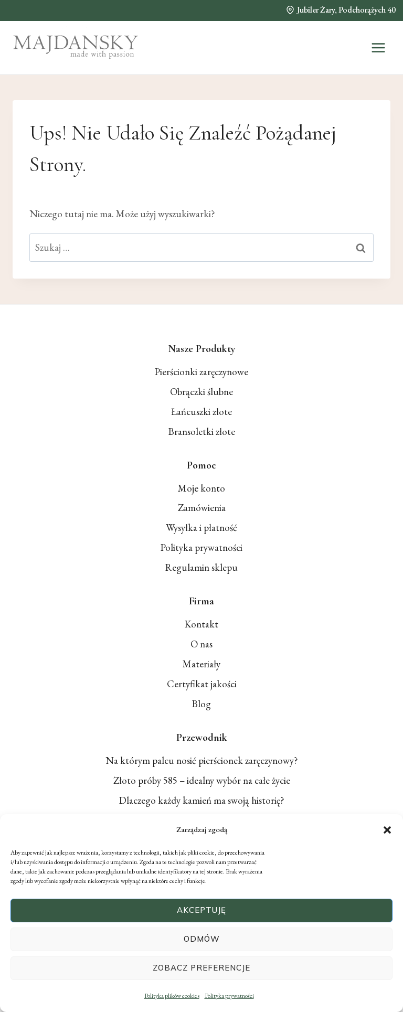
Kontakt (201, 624)
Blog (201, 703)
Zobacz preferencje (201, 968)
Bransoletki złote (201, 431)
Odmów (202, 939)
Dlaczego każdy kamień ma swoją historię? (201, 800)
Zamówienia (202, 507)
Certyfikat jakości (202, 683)
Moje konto (201, 488)
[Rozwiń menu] (378, 47)
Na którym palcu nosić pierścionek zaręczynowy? (201, 760)
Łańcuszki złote (201, 411)
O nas (201, 644)
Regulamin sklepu (201, 567)
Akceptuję (201, 910)
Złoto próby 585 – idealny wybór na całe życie (201, 780)
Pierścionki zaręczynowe (201, 371)
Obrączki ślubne (201, 391)
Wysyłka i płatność (201, 527)
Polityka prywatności (229, 996)
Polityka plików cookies (171, 996)
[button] (387, 830)
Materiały (201, 663)
